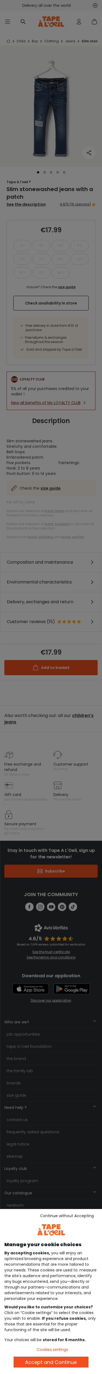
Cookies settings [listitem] (52, 1349)
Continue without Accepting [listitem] (67, 1215)
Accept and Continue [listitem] (51, 1362)
